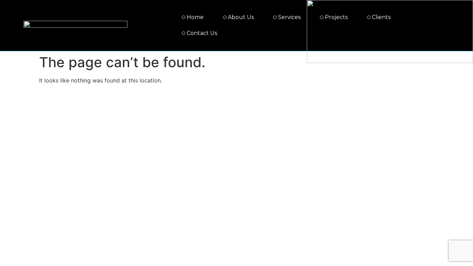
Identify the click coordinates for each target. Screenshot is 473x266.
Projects (336, 17)
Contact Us (202, 33)
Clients (381, 17)
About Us (241, 17)
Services (289, 17)
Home (195, 17)
